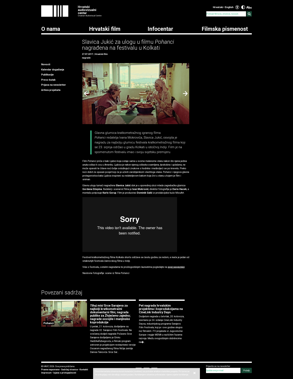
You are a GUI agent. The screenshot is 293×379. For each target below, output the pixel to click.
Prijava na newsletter (53, 84)
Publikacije (47, 74)
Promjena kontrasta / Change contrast (243, 7)
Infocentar (160, 29)
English (229, 7)
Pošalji (246, 370)
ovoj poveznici (176, 267)
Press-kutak (48, 79)
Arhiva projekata (50, 90)
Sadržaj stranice (69, 369)
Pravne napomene (50, 369)
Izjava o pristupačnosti (64, 373)
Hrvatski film (104, 29)
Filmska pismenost (225, 29)
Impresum (46, 373)
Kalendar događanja (52, 69)
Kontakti (84, 369)
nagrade (86, 58)
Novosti (45, 64)
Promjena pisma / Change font (249, 7)
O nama (50, 29)
